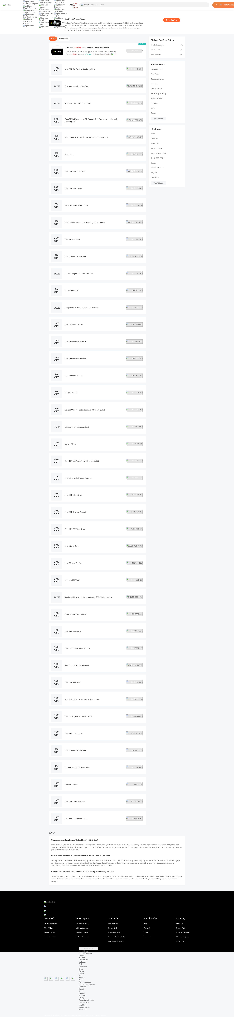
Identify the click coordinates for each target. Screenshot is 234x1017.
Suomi (81, 989)
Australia (82, 958)
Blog (145, 924)
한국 (81, 980)
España (81, 973)
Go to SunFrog (171, 20)
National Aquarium (157, 79)
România (82, 995)
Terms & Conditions (183, 932)
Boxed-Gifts (155, 143)
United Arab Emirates (87, 985)
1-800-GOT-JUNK (157, 158)
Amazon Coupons (82, 924)
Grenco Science (156, 89)
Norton (153, 113)
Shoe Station (155, 74)
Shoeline (154, 84)
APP (71, 5)
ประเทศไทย (84, 1003)
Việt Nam (82, 1005)
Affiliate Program (182, 937)
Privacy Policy (181, 928)
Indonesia (82, 1009)
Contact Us (180, 941)
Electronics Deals (114, 932)
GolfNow (154, 139)
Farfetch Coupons (82, 937)
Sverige (81, 998)
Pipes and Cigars (157, 98)
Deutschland (83, 960)
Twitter (146, 932)
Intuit (153, 108)
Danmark (82, 987)
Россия (81, 978)
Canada (81, 955)
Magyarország (84, 1007)
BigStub (154, 173)
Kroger (153, 163)
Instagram (147, 937)
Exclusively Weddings (158, 94)
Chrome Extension (50, 924)
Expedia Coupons (82, 932)
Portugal (82, 993)
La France (82, 962)
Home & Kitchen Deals (116, 937)
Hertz (153, 134)
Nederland (83, 967)
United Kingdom (85, 953)
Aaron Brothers (156, 148)
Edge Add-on (48, 928)
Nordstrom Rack (156, 69)
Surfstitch (154, 103)
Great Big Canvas (157, 168)
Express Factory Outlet (159, 153)
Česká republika (85, 982)
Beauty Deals (112, 928)
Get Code (137, 51)
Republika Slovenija (86, 1000)
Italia (80, 975)
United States (88, 948)
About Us (179, 924)
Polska (81, 971)
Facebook (147, 928)
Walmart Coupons (82, 928)
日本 (81, 964)
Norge (81, 991)
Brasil (81, 969)
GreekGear (155, 177)
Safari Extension (49, 937)
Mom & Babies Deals (115, 941)
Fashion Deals (113, 924)
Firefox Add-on (49, 932)
